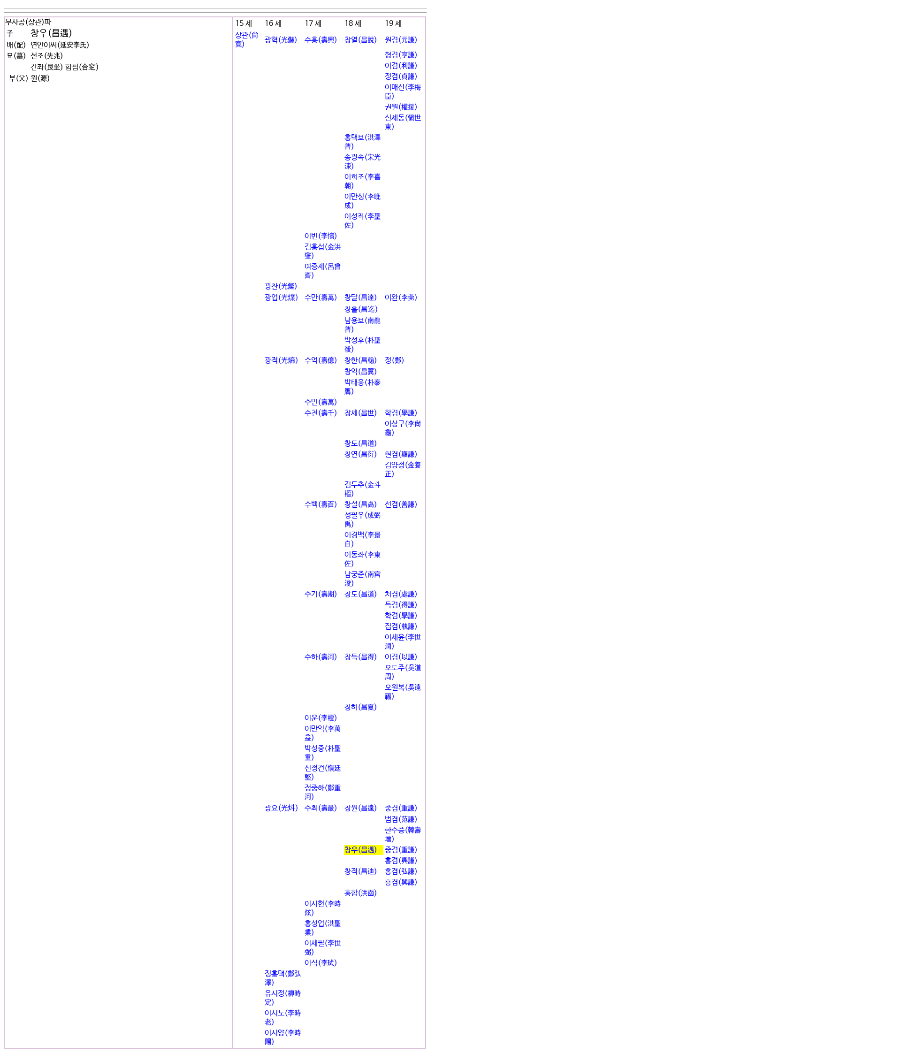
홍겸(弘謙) (401, 871)
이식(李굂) (321, 963)
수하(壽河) (321, 657)
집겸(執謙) (401, 626)
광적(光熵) (281, 360)
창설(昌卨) (360, 504)
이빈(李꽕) (321, 236)
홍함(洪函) (360, 893)
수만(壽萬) (321, 297)
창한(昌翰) (360, 360)
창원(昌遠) (360, 808)
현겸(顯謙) (401, 454)
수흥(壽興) (321, 40)
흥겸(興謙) (401, 860)
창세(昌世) (360, 413)
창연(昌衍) (360, 454)
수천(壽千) (321, 413)
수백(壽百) (321, 504)
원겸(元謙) (401, 40)
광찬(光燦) (281, 286)
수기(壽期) (321, 594)
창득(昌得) (360, 657)
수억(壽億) (321, 360)
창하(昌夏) (360, 707)
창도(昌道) (360, 443)
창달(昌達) (360, 297)
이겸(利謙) (401, 65)
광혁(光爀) (281, 40)
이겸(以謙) (401, 657)
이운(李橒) (321, 718)
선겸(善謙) (401, 504)
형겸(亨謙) (401, 55)
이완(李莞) (401, 297)
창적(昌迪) (360, 871)
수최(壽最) (321, 808)
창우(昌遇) (360, 850)
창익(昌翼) (360, 371)
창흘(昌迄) (361, 309)
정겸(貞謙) (401, 76)
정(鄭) (395, 360)
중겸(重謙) (401, 808)
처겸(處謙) (401, 594)
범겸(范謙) (401, 819)
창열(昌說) (360, 40)
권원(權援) (401, 107)
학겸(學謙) (401, 413)
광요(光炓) (281, 808)
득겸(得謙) (401, 605)
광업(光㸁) (281, 297)
